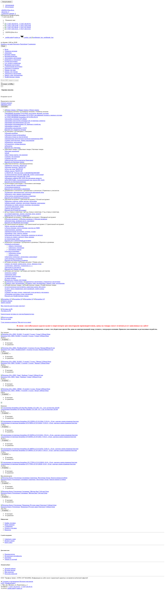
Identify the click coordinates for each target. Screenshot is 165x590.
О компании (9, 526)
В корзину (5, 339)
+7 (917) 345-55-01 (24, 29)
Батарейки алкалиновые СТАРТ (16, 128)
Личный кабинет (10, 568)
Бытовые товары (10, 54)
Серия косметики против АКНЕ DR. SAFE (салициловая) (24, 174)
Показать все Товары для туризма (15, 280)
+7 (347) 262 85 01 (26, 586)
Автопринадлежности (12, 187)
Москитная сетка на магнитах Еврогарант (19, 160)
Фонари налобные (11, 133)
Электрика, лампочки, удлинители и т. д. (19, 265)
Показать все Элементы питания (15, 129)
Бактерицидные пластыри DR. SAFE (17, 176)
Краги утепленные (15, 246)
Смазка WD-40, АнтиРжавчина (15, 185)
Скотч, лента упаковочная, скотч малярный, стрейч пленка (24, 289)
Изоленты (8, 146)
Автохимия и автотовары (13, 58)
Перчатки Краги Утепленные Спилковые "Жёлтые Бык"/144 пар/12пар (24, 493)
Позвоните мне (10, 20)
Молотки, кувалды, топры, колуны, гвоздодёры (21, 201)
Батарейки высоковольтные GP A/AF (17, 122)
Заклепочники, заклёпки (13, 230)
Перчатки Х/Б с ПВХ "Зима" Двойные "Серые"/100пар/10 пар (21, 377)
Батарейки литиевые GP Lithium (16, 119)
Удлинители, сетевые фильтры (15, 144)
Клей (7, 153)
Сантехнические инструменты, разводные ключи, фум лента (25, 287)
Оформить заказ (6, 104)
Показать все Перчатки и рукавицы (16, 260)
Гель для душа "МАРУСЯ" (14, 169)
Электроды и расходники (13, 73)
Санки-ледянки (10, 278)
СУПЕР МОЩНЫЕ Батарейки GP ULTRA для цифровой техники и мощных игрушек (33, 115)
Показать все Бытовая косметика (15, 182)
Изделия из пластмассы (13, 267)
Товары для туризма (11, 72)
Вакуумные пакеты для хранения (16, 155)
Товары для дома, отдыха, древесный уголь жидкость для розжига (27, 292)
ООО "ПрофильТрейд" (8, 583)
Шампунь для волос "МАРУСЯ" (16, 165)
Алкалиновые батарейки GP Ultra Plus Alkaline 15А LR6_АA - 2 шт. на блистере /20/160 (29, 409)
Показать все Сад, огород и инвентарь (17, 215)
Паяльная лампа (10, 274)
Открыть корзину (6, 103)
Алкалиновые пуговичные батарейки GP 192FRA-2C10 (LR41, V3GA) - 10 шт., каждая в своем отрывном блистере (38, 437)
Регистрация (9, 7)
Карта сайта (8, 542)
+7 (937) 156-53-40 (24, 25)
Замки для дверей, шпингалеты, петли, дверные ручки (23, 264)
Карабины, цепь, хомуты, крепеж (16, 233)
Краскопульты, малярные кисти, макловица (19, 221)
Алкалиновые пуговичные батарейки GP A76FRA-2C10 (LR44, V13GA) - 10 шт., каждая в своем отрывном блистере (39, 423)
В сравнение (9, 344)
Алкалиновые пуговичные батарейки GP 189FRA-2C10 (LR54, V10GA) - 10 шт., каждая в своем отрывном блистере (39, 450)
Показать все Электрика (12, 147)
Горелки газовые (11, 273)
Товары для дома (10, 70)
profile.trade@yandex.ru (12, 37)
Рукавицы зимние (14, 249)
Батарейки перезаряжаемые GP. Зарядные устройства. (23, 124)
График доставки (10, 523)
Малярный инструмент (12, 65)
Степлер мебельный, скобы (14, 206)
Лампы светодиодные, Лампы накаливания (19, 140)
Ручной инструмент (11, 61)
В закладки (9, 343)
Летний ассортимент (12, 251)
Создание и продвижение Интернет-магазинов (17, 581)
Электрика (8, 53)
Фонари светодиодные (13, 276)
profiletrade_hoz (48, 37)
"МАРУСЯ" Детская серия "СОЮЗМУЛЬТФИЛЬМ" (22, 173)
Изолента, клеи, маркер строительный (18, 194)
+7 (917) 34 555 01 (14, 586)
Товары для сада (10, 158)
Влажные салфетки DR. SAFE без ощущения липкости (23, 178)
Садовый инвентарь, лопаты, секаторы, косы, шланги (23, 214)
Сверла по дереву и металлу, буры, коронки (19, 237)
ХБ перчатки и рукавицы (13, 258)
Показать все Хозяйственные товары (17, 296)
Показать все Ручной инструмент (15, 210)
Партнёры (8, 557)
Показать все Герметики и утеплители (17, 198)
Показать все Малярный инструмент (16, 222)
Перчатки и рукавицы (12, 68)
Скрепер (8, 290)
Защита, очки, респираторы (14, 75)
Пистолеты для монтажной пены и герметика (20, 196)
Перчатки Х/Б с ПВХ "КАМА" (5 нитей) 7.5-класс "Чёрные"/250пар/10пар (25, 363)
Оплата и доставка (11, 528)
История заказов (10, 570)
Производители (10, 554)
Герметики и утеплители (13, 60)
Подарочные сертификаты (13, 556)
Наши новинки (10, 524)
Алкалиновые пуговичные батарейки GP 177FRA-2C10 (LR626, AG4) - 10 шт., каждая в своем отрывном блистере (38, 464)
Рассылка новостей (11, 574)
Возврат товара (10, 541)
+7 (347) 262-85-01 (24, 23)
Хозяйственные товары (12, 77)
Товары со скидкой (11, 559)
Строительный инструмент (13, 66)
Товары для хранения (12, 156)
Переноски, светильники (13, 142)
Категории (4, 106)
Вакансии (8, 530)
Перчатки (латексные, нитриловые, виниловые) (21, 257)
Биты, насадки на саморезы (14, 226)
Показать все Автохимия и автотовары (17, 189)
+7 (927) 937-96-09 (24, 27)
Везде (6, 49)
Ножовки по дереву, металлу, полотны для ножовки (22, 205)
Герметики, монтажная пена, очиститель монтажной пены (24, 192)
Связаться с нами (10, 539)
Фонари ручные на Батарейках (15, 135)
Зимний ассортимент (12, 244)
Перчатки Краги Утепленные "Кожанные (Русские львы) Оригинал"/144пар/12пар (28, 507)
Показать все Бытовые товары (14, 162)
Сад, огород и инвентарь (13, 63)
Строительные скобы (12, 239)
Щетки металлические (12, 208)
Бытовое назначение (12, 151)
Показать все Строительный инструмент (18, 240)
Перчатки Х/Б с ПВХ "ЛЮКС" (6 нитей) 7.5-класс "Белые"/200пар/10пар (25, 390)
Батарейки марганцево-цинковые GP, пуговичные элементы (25, 120)
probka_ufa (27, 37)
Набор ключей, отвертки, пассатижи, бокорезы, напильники (25, 203)
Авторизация (9, 5)
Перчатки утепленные (16, 248)
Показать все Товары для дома (14, 269)
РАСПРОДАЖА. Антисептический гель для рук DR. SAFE (24, 180)
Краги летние (13, 255)
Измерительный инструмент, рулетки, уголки (20, 231)
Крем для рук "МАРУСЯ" (14, 171)
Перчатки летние (14, 253)
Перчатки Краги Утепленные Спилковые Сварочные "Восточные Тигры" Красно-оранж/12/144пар (33, 479)
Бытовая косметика (11, 56)
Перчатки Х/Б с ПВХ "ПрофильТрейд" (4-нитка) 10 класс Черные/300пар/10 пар (27, 349)
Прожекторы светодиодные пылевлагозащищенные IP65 (24, 138)
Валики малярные (40, 219)
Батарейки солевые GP (13, 126)
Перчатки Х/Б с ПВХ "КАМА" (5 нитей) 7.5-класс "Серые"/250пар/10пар (25, 336)
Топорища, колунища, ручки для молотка (19, 294)
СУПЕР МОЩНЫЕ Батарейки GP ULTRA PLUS (21, 117)
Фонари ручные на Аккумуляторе (16, 137)
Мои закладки (9, 572)
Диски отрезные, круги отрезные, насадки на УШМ (22, 228)
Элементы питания (11, 51)
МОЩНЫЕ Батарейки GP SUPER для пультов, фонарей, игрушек (27, 113)
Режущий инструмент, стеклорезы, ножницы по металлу (24, 235)
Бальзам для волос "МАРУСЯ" (15, 167)
